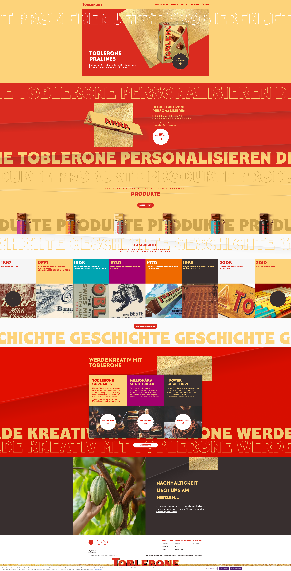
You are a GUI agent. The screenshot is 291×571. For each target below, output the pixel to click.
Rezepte (184, 4)
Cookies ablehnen (224, 568)
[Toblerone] (92, 4)
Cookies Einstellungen (211, 568)
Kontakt (177, 543)
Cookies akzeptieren (236, 568)
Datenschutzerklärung (154, 555)
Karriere (196, 543)
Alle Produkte (145, 205)
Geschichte (194, 4)
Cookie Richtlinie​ (170, 555)
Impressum (198, 555)
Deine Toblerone (161, 4)
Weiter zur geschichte (145, 326)
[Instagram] (105, 542)
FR (207, 4)
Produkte (174, 4)
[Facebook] (99, 542)
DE (203, 4)
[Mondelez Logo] (92, 551)
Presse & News (179, 549)
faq (176, 546)
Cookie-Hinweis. (98, 569)
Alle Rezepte (145, 445)
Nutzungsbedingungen (185, 555)
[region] (145, 568)
